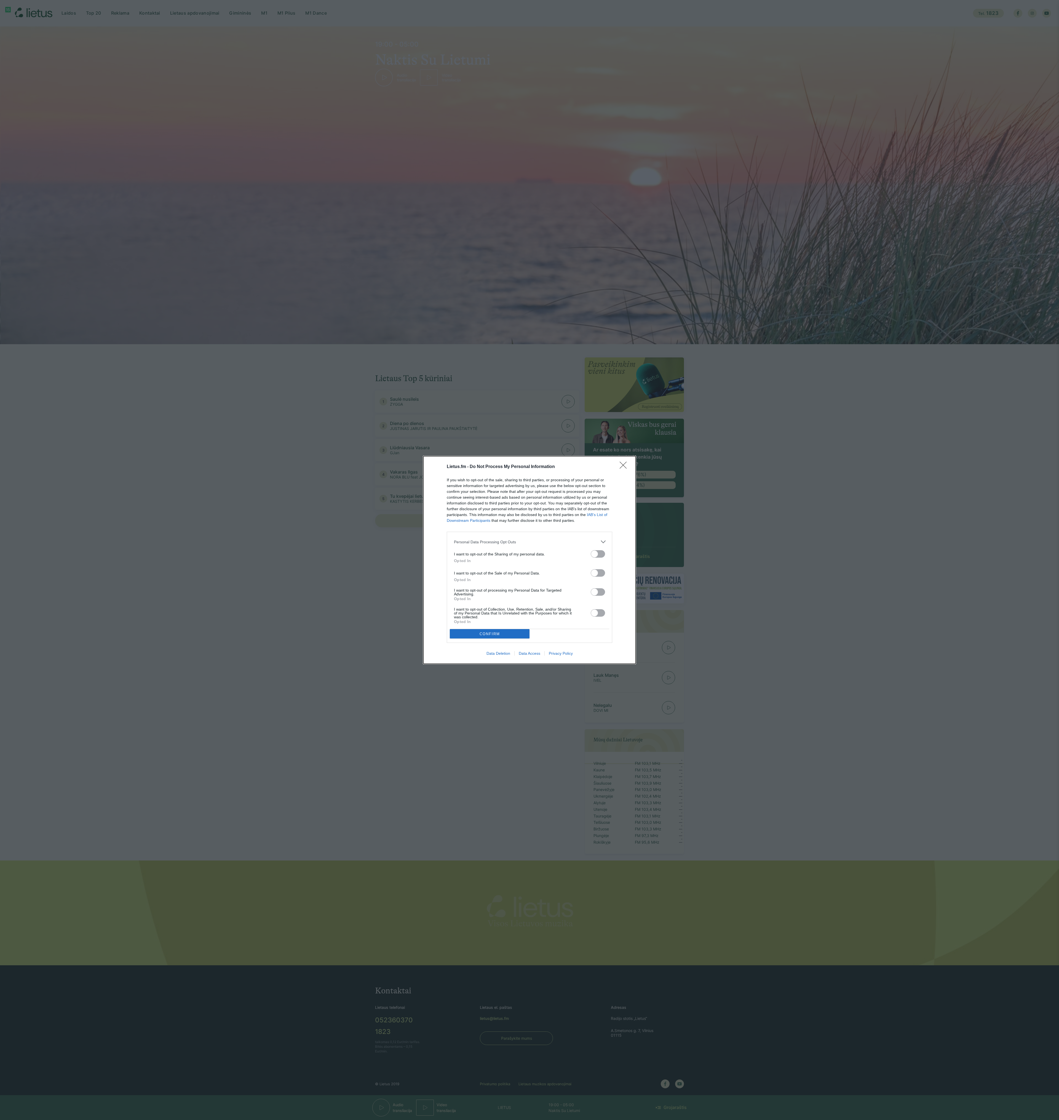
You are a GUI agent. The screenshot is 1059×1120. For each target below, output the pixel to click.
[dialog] (529, 560)
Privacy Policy (561, 653)
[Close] (625, 467)
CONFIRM (490, 634)
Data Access (529, 653)
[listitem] (529, 542)
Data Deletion (498, 653)
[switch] (598, 554)
